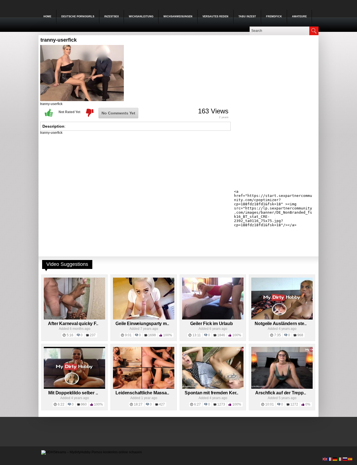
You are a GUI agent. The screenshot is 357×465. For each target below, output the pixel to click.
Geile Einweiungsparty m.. (142, 323)
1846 (221, 335)
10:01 (269, 404)
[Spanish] (350, 459)
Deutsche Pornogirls (77, 16)
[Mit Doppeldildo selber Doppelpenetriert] (74, 388)
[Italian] (340, 459)
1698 (152, 335)
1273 (221, 404)
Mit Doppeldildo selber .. (73, 392)
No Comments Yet (118, 113)
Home (47, 16)
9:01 (128, 335)
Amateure (299, 16)
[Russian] (345, 459)
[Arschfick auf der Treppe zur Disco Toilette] (282, 388)
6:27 (197, 404)
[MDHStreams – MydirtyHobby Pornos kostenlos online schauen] (91, 452)
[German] (335, 459)
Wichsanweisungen (177, 16)
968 (300, 335)
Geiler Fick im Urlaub (211, 323)
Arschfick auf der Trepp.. (280, 392)
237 (93, 335)
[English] (325, 459)
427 (162, 404)
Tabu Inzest (247, 16)
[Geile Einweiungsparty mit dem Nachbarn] (143, 318)
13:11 (196, 335)
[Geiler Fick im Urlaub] (212, 318)
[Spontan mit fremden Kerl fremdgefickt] (212, 388)
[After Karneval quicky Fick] (74, 318)
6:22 (61, 404)
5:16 (70, 335)
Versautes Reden (215, 16)
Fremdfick (274, 16)
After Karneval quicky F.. (73, 323)
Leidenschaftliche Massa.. (142, 392)
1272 (294, 404)
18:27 (138, 404)
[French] (330, 459)
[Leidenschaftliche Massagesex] (143, 388)
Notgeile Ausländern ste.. (280, 323)
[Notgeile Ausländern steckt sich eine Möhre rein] (282, 318)
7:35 (277, 335)
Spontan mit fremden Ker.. (211, 392)
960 (84, 404)
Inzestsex (111, 16)
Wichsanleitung (141, 16)
